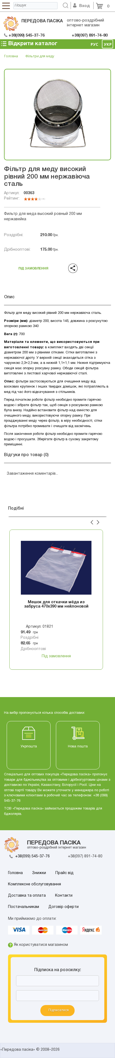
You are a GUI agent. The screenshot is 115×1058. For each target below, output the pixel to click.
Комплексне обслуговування (34, 884)
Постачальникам (23, 907)
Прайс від (64, 873)
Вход (84, 6)
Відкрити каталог (32, 43)
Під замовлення (33, 267)
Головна (15, 873)
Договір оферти (63, 907)
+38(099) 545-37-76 (32, 856)
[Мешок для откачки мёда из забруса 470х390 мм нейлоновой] (56, 568)
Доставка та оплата (27, 895)
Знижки (39, 873)
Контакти (63, 895)
